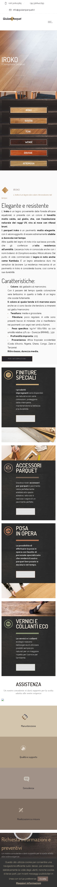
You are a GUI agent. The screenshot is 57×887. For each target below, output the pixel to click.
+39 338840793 (37, 3)
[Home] (12, 20)
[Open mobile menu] (51, 22)
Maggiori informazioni (28, 883)
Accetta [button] (42, 879)
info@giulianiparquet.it (24, 10)
